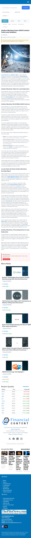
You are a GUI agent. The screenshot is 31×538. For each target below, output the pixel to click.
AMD (3, 396)
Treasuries (5, 26)
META (3, 403)
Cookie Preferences (22, 533)
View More (25, 386)
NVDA (3, 408)
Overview (5, 24)
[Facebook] (13, 439)
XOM (9, 310)
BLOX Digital (23, 534)
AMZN (3, 391)
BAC (3, 398)
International (21, 24)
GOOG (3, 401)
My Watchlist (17, 12)
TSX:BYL (10, 333)
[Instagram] (21, 439)
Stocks (12, 20)
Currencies (14, 24)
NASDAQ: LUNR (14, 74)
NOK (7, 333)
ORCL (3, 410)
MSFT (3, 406)
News (9, 24)
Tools (25, 20)
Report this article (6, 259)
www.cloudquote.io (15, 429)
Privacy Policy (6, 533)
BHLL (7, 357)
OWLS (7, 381)
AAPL (3, 394)
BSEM (7, 286)
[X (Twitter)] (9, 439)
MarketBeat (6, 307)
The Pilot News (10, 532)
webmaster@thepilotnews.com (13, 522)
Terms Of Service (18, 434)
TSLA (3, 413)
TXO (7, 310)
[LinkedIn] (17, 439)
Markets (5, 20)
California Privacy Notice (14, 533)
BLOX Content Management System (12, 534)
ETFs (19, 20)
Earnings (7, 379)
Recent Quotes (6, 12)
